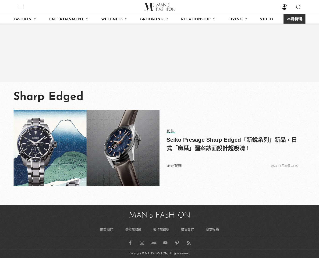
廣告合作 (187, 229)
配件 (170, 131)
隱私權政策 (133, 229)
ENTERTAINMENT (66, 19)
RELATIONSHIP (196, 19)
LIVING (235, 19)
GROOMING (151, 19)
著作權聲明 (161, 229)
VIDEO (266, 19)
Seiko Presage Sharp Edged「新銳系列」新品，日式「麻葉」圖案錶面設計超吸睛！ (232, 144)
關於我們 (106, 229)
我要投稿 (212, 229)
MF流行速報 (174, 165)
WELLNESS (112, 19)
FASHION (23, 19)
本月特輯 (294, 19)
